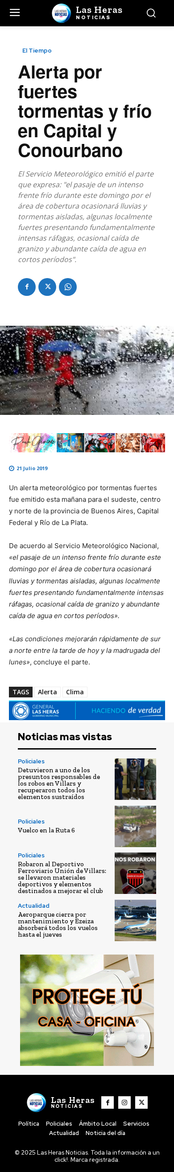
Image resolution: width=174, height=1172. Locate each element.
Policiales (31, 761)
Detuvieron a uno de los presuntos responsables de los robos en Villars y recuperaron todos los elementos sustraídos (59, 783)
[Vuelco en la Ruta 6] (135, 826)
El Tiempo (37, 50)
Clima (75, 692)
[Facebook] (27, 287)
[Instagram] (124, 1102)
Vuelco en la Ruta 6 (46, 830)
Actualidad (34, 906)
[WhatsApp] (68, 287)
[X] (47, 287)
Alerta (47, 692)
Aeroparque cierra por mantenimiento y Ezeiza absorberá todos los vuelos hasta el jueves (58, 924)
